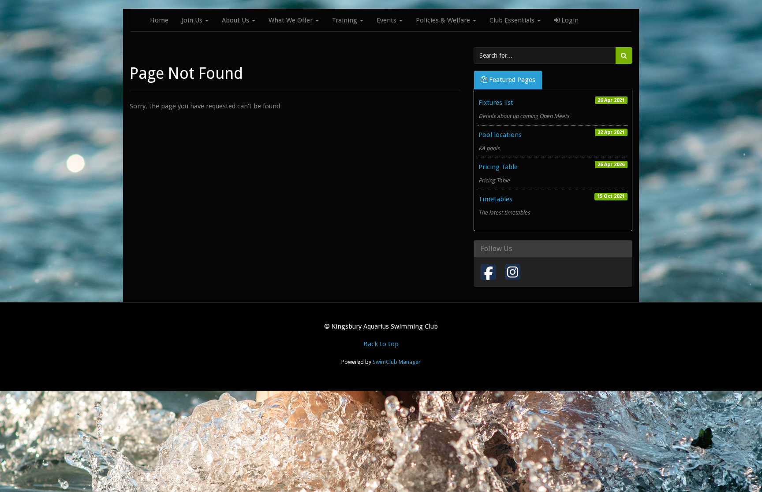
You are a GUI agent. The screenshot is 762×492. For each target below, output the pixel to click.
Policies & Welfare (444, 20)
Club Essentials (512, 20)
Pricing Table (498, 167)
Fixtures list (495, 103)
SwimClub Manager (397, 362)
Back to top (381, 344)
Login (569, 20)
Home (159, 20)
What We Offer (291, 20)
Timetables (495, 199)
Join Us (193, 20)
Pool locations (500, 135)
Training (345, 20)
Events (387, 20)
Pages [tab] (512, 80)
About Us (236, 20)
